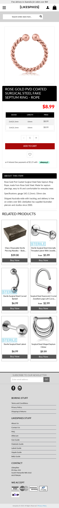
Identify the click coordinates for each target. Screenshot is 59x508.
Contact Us (15, 427)
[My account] (47, 8)
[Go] (40, 16)
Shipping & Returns (18, 411)
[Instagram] (20, 388)
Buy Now (14, 260)
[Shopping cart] (55, 8)
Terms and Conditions (19, 403)
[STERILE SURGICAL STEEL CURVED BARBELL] (15, 281)
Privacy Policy (16, 407)
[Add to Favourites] (30, 154)
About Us (15, 423)
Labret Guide (16, 448)
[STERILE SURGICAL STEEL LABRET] (15, 329)
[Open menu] (4, 8)
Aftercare (14, 436)
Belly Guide (15, 456)
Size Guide (15, 440)
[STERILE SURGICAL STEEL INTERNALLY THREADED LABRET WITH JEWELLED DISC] (43, 233)
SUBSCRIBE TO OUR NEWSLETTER (30, 375)
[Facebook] (13, 388)
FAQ (13, 431)
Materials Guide (17, 444)
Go (46, 379)
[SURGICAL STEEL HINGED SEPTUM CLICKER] (43, 329)
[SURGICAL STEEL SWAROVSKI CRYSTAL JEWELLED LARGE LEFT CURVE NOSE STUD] (43, 281)
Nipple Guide (16, 452)
